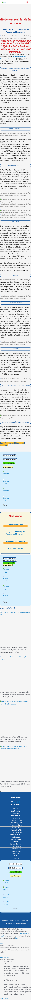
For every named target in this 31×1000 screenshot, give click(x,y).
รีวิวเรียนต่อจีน (15, 811)
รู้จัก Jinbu (16, 858)
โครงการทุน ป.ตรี (16, 823)
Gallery (16, 856)
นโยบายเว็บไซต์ (7, 920)
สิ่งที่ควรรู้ (15, 841)
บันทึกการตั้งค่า (4, 999)
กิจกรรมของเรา (16, 848)
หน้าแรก (15, 809)
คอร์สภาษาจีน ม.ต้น (16, 835)
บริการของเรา (16, 846)
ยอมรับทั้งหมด (4, 957)
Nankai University (15, 549)
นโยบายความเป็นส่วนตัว (21, 920)
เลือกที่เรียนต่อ (15, 837)
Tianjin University (15, 524)
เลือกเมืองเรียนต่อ (15, 839)
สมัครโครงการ (15, 815)
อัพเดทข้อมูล (15, 813)
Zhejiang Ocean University (15, 541)
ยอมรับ (2, 943)
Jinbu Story (16, 853)
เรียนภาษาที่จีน (16, 827)
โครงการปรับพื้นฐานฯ (16, 825)
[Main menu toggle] (27, 2)
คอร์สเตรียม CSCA (16, 832)
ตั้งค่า (16, 938)
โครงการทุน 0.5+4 (16, 818)
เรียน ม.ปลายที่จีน (16, 830)
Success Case (16, 851)
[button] (15, 449)
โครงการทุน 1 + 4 (16, 820)
